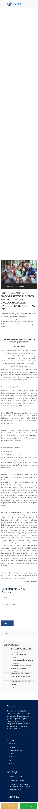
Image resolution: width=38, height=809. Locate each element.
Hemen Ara (10, 806)
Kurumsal (12, 747)
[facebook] (14, 734)
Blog (10, 760)
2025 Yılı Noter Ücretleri (19, 654)
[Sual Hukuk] (12, 4)
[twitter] (19, 734)
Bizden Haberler (14, 757)
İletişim (11, 763)
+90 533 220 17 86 (16, 777)
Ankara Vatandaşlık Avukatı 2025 (22, 660)
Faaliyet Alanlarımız (15, 750)
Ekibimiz (11, 754)
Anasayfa (17, 38)
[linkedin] (9, 734)
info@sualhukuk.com (17, 781)
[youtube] (28, 734)
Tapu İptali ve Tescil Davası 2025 (21, 649)
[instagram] (23, 734)
